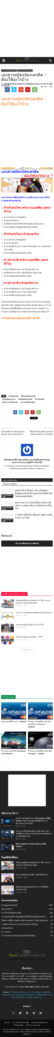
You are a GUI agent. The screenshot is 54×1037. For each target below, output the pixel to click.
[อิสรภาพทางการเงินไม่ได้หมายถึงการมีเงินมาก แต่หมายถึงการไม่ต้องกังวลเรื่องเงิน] (7, 505)
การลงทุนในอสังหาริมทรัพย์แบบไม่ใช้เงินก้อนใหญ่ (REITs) (23, 916)
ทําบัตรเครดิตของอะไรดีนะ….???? (29, 637)
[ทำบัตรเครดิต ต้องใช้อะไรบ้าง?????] (7, 627)
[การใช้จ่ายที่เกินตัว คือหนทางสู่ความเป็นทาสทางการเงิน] (7, 517)
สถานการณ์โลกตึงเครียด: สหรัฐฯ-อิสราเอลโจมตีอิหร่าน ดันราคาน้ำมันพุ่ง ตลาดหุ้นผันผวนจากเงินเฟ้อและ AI (34, 833)
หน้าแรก (4, 66)
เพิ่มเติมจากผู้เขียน (10, 484)
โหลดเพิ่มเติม (26, 650)
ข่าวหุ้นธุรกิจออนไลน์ (9, 905)
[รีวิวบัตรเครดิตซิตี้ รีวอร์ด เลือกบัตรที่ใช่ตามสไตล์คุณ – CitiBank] (40, 710)
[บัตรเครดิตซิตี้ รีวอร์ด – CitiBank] (13, 710)
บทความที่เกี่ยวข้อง (10, 480)
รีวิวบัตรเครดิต (33, 718)
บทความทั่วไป (6, 909)
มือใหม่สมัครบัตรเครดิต (25, 399)
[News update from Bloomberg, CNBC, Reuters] (7, 847)
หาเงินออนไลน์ (7, 928)
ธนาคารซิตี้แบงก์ (6, 718)
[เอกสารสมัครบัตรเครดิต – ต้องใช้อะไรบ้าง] (7, 877)
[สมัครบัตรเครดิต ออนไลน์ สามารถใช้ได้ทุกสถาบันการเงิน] (7, 890)
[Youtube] (40, 1013)
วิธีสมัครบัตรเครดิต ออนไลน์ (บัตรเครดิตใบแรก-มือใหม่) (41, 432)
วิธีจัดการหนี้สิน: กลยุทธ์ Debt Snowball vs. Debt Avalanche (24, 920)
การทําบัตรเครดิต (13, 396)
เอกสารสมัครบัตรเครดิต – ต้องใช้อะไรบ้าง (32, 875)
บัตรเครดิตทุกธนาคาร (9, 399)
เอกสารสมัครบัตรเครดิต (27, 402)
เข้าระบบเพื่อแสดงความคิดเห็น (27, 543)
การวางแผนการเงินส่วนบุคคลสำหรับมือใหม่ (18, 935)
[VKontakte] (33, 1013)
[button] (50, 60)
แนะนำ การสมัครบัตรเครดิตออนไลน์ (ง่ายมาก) (34, 613)
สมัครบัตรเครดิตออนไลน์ (25, 70)
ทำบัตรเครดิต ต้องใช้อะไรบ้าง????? (30, 625)
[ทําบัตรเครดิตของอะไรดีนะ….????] (7, 640)
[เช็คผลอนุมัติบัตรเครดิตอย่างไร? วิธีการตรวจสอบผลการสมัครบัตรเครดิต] (7, 603)
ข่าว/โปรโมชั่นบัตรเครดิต (9, 70)
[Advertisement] (27, 28)
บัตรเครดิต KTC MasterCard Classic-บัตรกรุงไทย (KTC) (12, 432)
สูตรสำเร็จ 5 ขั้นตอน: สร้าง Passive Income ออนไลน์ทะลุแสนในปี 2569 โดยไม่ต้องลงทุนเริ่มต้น (33, 493)
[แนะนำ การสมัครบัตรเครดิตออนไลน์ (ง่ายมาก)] (7, 615)
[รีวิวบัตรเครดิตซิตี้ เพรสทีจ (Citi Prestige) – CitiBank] (40, 740)
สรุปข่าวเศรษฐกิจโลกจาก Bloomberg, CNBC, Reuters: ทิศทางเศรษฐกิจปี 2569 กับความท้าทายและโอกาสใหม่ (33, 820)
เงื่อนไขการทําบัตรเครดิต (10, 402)
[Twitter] (20, 1013)
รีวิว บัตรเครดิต (39, 399)
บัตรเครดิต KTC (6, 748)
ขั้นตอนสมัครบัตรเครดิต (28, 396)
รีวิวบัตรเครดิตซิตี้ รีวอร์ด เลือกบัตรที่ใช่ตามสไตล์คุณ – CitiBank (39, 724)
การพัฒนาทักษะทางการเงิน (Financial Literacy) (19, 924)
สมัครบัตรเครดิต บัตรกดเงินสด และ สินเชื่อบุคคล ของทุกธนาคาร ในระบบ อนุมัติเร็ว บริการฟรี (26, 84)
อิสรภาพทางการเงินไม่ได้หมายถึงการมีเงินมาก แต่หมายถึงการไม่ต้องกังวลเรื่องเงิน (33, 505)
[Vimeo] (27, 1013)
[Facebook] (13, 1013)
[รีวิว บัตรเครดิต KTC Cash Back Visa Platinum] (13, 740)
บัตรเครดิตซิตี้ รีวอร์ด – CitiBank (13, 722)
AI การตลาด (6, 932)
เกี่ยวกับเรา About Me (33, 1025)
